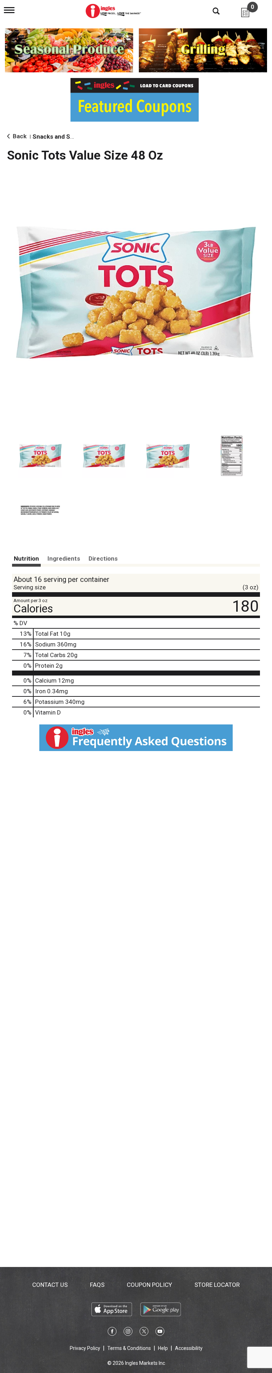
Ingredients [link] (63, 558)
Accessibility (189, 1348)
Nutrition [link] (26, 558)
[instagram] (128, 1332)
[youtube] (159, 1332)
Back (19, 136)
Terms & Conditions (129, 1348)
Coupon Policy (149, 1284)
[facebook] (112, 1332)
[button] (40, 456)
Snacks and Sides (57, 136)
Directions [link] (103, 558)
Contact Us (50, 1284)
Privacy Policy (85, 1348)
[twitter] (144, 1332)
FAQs (97, 1284)
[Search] (211, 10)
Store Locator (217, 1284)
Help (163, 1348)
